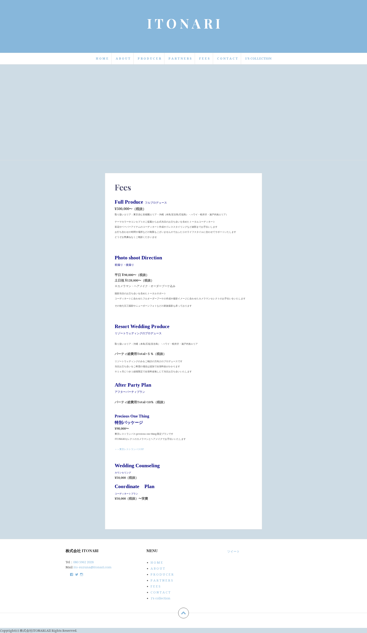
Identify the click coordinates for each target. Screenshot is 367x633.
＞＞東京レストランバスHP (129, 449)
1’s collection (258, 58)
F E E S (204, 58)
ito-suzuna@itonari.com (92, 567)
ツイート (233, 551)
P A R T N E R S (180, 58)
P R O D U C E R (149, 58)
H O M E (102, 58)
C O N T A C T (227, 58)
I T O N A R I (183, 23)
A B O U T (123, 58)
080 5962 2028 (83, 562)
